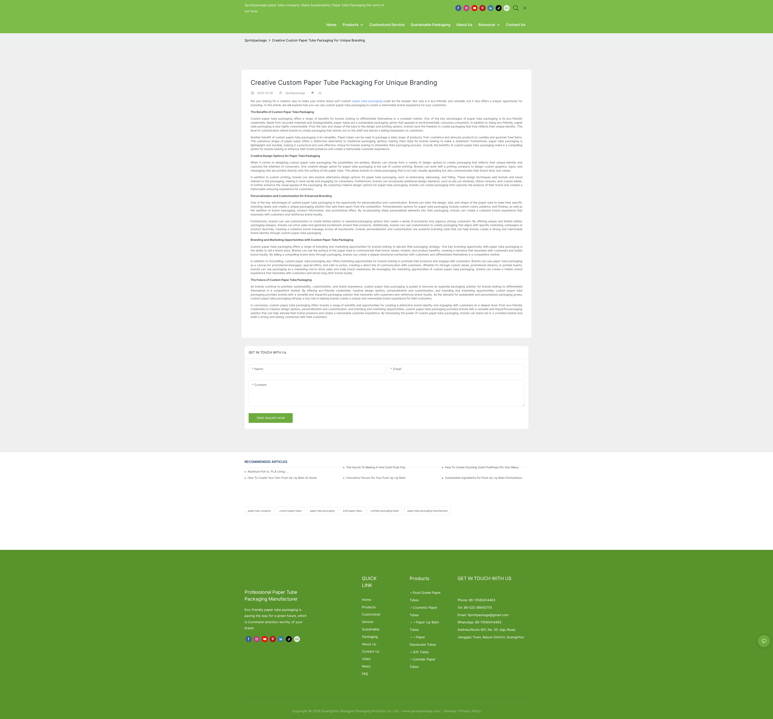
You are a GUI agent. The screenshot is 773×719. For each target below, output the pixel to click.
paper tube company (259, 510)
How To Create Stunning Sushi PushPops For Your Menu (481, 467)
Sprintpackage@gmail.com (488, 615)
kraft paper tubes (352, 510)
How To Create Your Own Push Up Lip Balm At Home (282, 477)
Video (366, 659)
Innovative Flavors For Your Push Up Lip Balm (376, 477)
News (366, 666)
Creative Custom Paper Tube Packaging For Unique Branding (318, 40)
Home (366, 600)
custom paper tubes (290, 510)
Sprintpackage (256, 40)
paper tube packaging (367, 101)
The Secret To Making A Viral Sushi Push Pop (375, 467)
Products (369, 607)
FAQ (365, 674)
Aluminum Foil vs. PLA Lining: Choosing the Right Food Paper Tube (269, 471)
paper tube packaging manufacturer (427, 510)
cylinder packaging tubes (385, 510)
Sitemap (449, 711)
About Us (369, 644)
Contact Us (370, 651)
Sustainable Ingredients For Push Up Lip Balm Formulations (483, 477)
